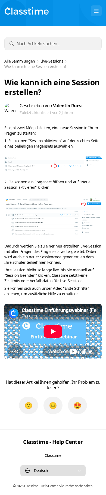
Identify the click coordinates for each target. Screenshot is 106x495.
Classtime (53, 455)
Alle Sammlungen (19, 61)
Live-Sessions (51, 61)
